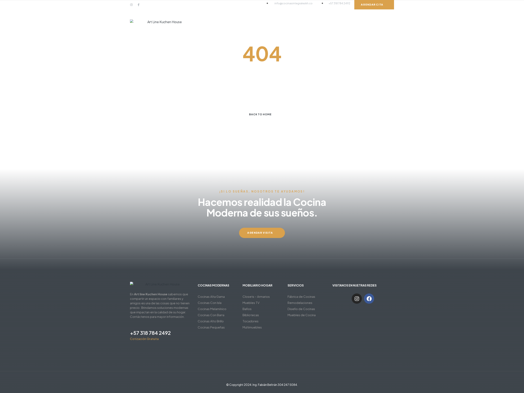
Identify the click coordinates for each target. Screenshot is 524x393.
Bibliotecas (251, 315)
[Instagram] (131, 4)
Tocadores (251, 321)
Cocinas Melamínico (212, 309)
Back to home (260, 114)
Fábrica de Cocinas (301, 296)
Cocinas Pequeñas (211, 327)
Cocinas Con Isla (209, 303)
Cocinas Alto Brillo (211, 321)
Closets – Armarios (256, 296)
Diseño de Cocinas (301, 309)
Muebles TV (251, 303)
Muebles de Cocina (302, 315)
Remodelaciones (300, 303)
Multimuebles (252, 327)
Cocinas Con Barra (211, 315)
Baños (247, 309)
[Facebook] (369, 298)
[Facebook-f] (138, 4)
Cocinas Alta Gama (211, 296)
